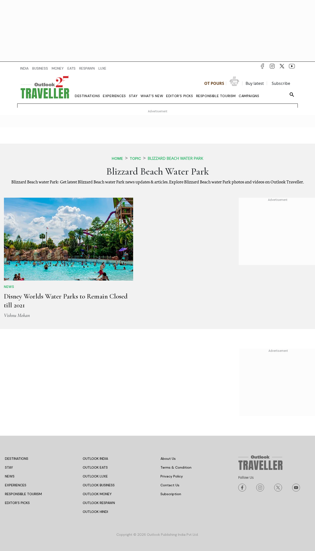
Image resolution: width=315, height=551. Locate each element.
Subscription (170, 494)
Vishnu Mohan (17, 315)
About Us (168, 458)
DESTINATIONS (16, 458)
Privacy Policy (171, 476)
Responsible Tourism (216, 96)
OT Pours (214, 83)
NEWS (10, 476)
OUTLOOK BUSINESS (99, 485)
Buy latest (255, 83)
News (9, 286)
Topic (135, 158)
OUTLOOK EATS (95, 467)
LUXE (102, 68)
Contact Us (169, 485)
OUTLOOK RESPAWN (99, 503)
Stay (133, 96)
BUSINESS (40, 68)
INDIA (24, 68)
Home (117, 158)
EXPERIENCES (15, 485)
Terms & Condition (175, 467)
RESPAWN (87, 68)
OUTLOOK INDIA (95, 458)
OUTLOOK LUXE (95, 476)
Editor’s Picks (179, 96)
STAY (9, 467)
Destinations (87, 96)
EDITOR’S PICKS (17, 503)
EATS (71, 68)
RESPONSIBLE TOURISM (23, 494)
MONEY (58, 68)
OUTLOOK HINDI (95, 511)
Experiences (114, 96)
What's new (152, 96)
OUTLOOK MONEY (97, 494)
